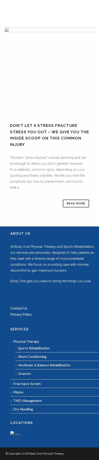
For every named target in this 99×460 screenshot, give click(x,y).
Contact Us (18, 308)
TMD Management (27, 401)
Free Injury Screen (27, 384)
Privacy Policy (21, 314)
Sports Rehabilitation (34, 348)
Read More (76, 203)
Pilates (18, 392)
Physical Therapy (26, 341)
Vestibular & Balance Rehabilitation (44, 365)
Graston (24, 373)
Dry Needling (23, 409)
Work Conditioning (32, 356)
